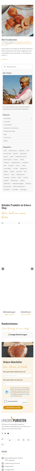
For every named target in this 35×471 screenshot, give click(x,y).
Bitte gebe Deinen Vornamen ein (13, 452)
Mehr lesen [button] (11, 404)
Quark (12, 174)
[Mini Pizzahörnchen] (17, 20)
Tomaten (25, 177)
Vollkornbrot (7, 183)
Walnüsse (28, 183)
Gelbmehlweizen (15, 162)
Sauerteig (6, 177)
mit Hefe (15, 168)
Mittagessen (23, 168)
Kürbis (24, 165)
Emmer (22, 159)
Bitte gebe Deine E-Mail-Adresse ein (14, 444)
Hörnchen (29, 43)
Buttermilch (23, 153)
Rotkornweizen (21, 174)
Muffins (6, 171)
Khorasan (11, 165)
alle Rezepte (18, 42)
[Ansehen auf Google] (5, 377)
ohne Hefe (19, 171)
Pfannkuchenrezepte (9, 131)
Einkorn (21, 43)
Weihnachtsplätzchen (19, 186)
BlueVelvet (21, 150)
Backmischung (13, 150)
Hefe (25, 43)
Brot (22, 42)
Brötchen (15, 153)
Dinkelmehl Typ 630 (21, 156)
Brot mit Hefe (7, 153)
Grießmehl (25, 162)
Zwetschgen (23, 189)
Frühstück (6, 162)
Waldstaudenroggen (18, 183)
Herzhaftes (26, 42)
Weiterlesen (4, 59)
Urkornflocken (14, 180)
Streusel (13, 177)
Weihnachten (7, 186)
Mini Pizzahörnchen (9, 39)
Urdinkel (6, 180)
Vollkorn (22, 180)
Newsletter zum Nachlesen (11, 128)
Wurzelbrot (7, 189)
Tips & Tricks (7, 137)
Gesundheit (7, 121)
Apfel (5, 150)
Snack (6, 45)
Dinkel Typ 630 (15, 43)
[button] (3, 269)
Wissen (6, 141)
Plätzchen (6, 174)
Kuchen (18, 165)
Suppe (19, 177)
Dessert (6, 156)
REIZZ (5, 134)
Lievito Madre (7, 168)
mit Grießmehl (8, 125)
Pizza (3, 45)
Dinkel (11, 156)
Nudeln (12, 171)
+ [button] (31, 118)
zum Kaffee (15, 189)
